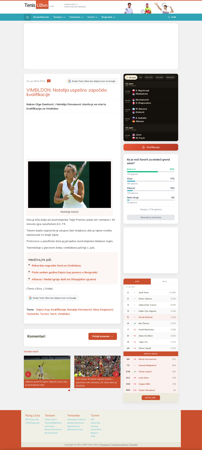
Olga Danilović (73, 426)
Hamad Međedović (53, 423)
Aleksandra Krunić (75, 429)
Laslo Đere (50, 426)
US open (132, 78)
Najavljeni (170, 77)
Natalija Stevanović (79, 309)
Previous (28, 374)
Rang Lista (32, 415)
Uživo (149, 77)
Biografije (107, 17)
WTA (164, 281)
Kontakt (134, 444)
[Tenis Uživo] (41, 5)
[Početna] (27, 17)
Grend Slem (96, 429)
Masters (94, 433)
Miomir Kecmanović (53, 429)
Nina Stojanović (103, 309)
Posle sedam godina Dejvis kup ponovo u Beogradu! (65, 272)
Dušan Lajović (51, 419)
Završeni (159, 77)
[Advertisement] (101, 46)
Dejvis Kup (43, 309)
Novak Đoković (41, 17)
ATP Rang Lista (32, 419)
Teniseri (57, 17)
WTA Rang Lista (32, 423)
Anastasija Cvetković (76, 419)
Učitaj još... (151, 398)
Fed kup (94, 426)
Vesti (53, 314)
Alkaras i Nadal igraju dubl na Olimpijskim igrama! (64, 279)
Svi (140, 77)
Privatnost (105, 444)
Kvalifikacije (58, 309)
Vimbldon (64, 314)
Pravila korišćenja (120, 444)
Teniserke (74, 17)
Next (116, 374)
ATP (137, 281)
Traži (173, 17)
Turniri (90, 17)
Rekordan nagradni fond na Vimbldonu (56, 265)
